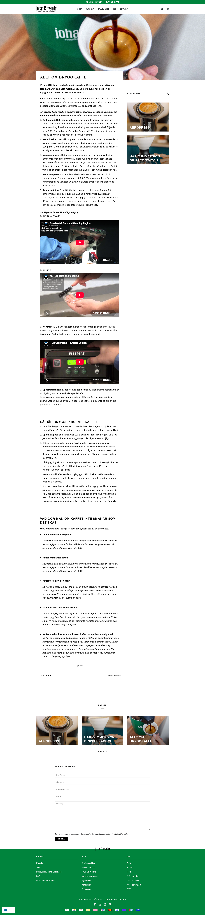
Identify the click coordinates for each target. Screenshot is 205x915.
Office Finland (133, 881)
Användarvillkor (118, 834)
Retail (129, 872)
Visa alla (102, 751)
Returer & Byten (88, 868)
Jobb (38, 868)
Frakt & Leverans (89, 872)
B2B (129, 863)
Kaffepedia (86, 885)
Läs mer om (89, 169)
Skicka (61, 839)
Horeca (130, 868)
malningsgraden (104, 169)
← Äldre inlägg (44, 676)
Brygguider (86, 889)
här (114, 169)
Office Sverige (133, 876)
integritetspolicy (105, 834)
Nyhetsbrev (86, 881)
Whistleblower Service (45, 881)
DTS (129, 889)
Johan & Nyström (89, 899)
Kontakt (39, 863)
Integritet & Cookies (90, 876)
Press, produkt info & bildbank (48, 872)
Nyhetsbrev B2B (134, 885)
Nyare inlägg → (115, 676)
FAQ (38, 876)
